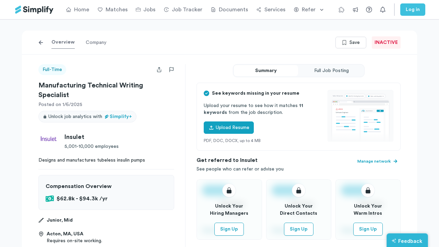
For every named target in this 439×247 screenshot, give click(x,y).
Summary (266, 70)
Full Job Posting (331, 70)
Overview (63, 42)
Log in (413, 9)
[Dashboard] (34, 9)
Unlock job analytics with (90, 116)
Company (96, 42)
